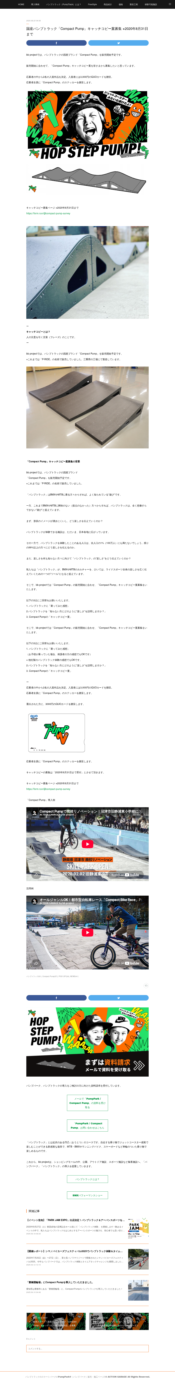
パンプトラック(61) (33, 976)
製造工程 (134, 4)
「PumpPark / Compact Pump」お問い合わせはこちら (87, 1125)
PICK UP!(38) (64, 976)
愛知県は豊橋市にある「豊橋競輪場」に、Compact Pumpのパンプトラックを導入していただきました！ (74, 1288)
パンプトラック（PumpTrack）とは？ (63, 4)
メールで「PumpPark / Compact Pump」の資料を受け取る (87, 1103)
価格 (121, 4)
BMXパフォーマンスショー (88, 1195)
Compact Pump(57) (50, 976)
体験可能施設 (151, 4)
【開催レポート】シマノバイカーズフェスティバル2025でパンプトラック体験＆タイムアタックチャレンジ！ (85, 1251)
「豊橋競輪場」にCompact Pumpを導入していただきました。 (60, 1282)
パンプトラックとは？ (87, 1179)
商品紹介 (108, 4)
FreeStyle (92, 4)
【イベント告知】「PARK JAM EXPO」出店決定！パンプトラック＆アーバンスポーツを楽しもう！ (80, 1220)
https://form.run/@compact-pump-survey (48, 213)
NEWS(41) (74, 976)
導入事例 (35, 4)
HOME (21, 4)
